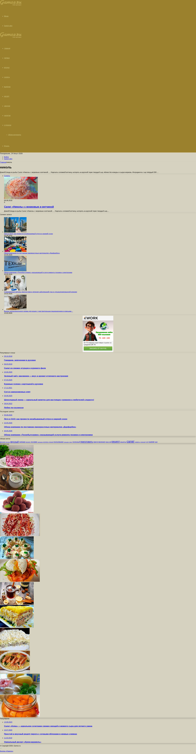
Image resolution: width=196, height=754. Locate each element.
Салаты (7, 77)
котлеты (45, 442)
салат (130, 441)
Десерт (6, 96)
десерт (28, 442)
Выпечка (7, 87)
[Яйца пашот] (20, 581)
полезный (76, 442)
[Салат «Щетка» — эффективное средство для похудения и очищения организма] (20, 535)
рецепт (116, 441)
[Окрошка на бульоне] (17, 490)
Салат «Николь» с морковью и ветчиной (29, 206)
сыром (151, 442)
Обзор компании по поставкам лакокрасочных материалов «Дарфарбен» (32, 253)
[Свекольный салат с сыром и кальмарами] (17, 467)
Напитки (7, 115)
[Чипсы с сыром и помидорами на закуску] (17, 558)
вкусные (8, 442)
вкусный (14, 442)
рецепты (123, 442)
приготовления (99, 442)
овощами (66, 442)
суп (147, 442)
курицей (51, 442)
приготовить (86, 441)
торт (156, 442)
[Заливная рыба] (15, 672)
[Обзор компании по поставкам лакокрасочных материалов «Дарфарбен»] (15, 251)
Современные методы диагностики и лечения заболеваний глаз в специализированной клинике (40, 292)
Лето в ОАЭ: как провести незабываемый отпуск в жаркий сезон (28, 234)
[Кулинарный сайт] (11, 5)
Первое (7, 58)
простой (108, 442)
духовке (34, 442)
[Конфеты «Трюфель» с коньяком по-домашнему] (17, 512)
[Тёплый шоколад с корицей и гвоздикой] (17, 604)
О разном (7, 125)
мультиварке (59, 442)
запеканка (40, 442)
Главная (3, 162)
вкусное (2, 442)
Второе (6, 67)
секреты (137, 442)
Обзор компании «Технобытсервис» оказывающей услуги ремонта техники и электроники (38, 272)
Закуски (7, 106)
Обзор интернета (14, 135)
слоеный (142, 442)
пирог (70, 442)
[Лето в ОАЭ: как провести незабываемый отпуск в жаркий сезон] (15, 232)
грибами (22, 442)
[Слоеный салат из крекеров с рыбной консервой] (17, 627)
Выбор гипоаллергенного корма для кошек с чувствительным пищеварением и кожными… (38, 311)
